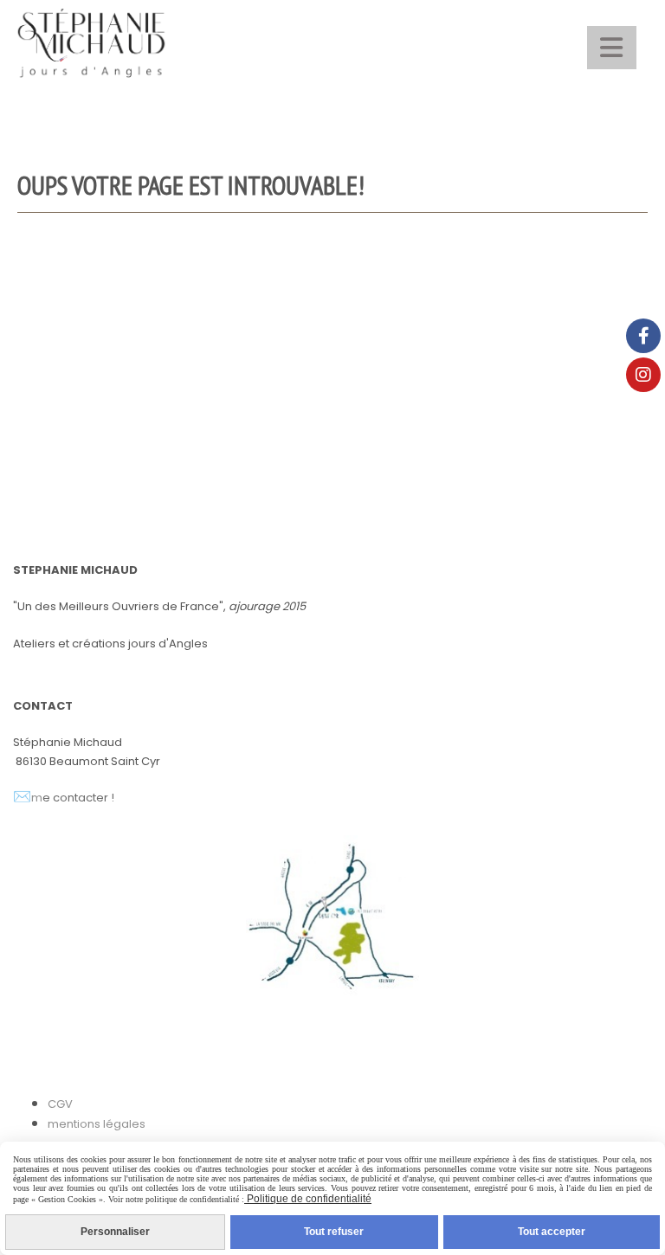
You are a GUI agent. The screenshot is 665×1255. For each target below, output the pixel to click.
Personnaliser (115, 1232)
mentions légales (96, 1124)
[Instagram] (643, 374)
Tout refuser (334, 1232)
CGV (60, 1104)
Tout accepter (551, 1232)
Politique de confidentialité (307, 1199)
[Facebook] (643, 336)
